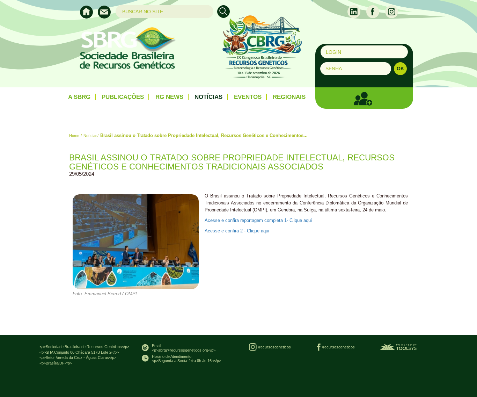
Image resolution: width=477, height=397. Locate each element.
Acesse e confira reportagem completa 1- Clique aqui (258, 220)
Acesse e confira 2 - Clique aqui (237, 230)
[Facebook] (373, 11)
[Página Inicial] (89, 17)
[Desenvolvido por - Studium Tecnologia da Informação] (398, 346)
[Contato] (106, 17)
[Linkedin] (354, 11)
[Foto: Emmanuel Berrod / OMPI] (136, 241)
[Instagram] (391, 11)
